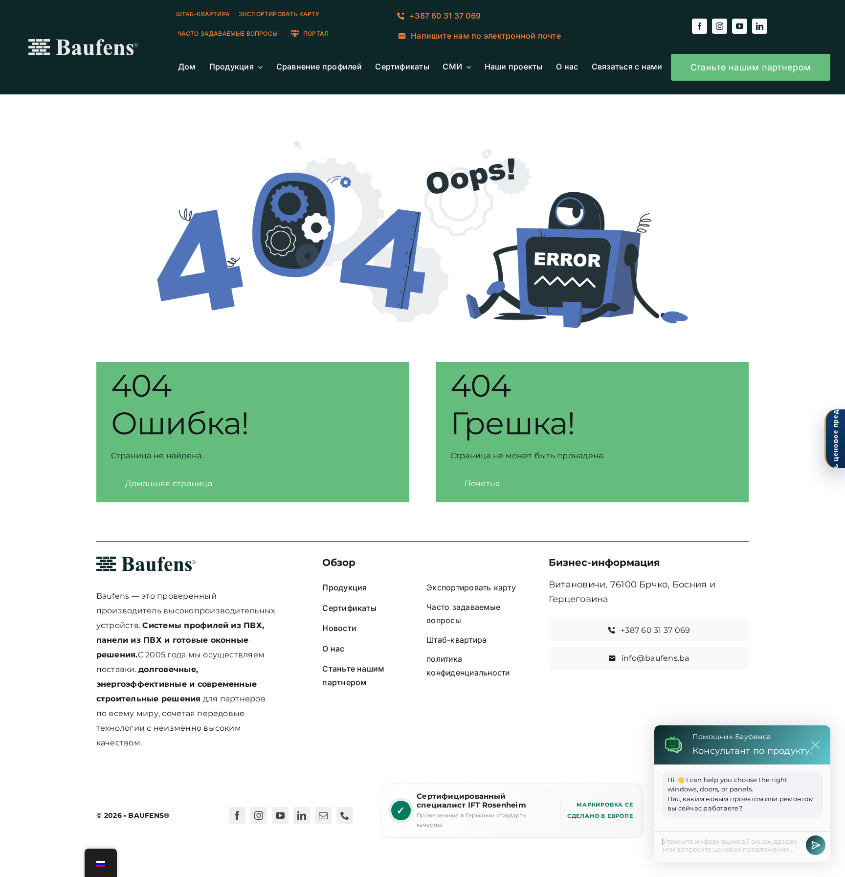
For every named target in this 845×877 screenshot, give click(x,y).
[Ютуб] (280, 815)
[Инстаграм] (258, 815)
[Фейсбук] (237, 815)
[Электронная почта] (323, 815)
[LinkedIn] (301, 815)
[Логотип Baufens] (83, 42)
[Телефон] (344, 815)
